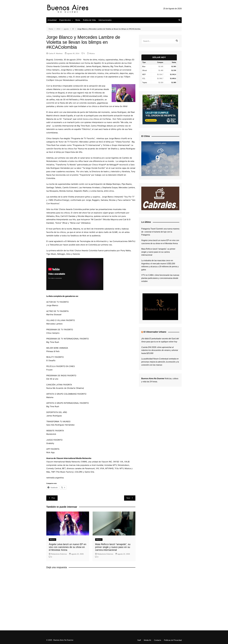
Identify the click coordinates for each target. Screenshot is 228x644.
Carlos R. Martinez (56, 53)
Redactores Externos (59, 554)
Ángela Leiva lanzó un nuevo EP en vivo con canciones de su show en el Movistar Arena (67, 547)
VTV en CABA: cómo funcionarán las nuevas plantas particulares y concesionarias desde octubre (160, 278)
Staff (139, 640)
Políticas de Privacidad (173, 640)
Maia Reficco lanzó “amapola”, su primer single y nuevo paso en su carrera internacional (112, 547)
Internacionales (105, 20)
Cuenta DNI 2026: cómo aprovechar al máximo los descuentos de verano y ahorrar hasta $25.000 (159, 350)
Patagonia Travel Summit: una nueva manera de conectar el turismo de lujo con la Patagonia (160, 232)
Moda (77, 20)
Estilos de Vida (89, 20)
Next (128, 498)
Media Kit (147, 640)
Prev (53, 498)
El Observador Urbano (155, 332)
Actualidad (52, 20)
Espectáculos (65, 20)
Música (92, 53)
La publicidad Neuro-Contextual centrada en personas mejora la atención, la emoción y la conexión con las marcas (160, 362)
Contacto (157, 640)
